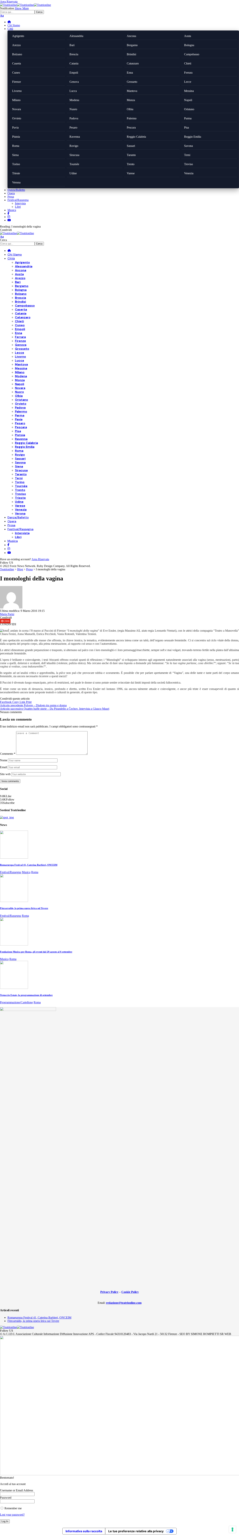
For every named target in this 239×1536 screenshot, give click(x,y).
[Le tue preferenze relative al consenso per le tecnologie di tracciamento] (232, 1529)
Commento (7, 753)
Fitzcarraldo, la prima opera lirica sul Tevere (24, 908)
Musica (26, 872)
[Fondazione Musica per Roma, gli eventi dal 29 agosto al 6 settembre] (14, 944)
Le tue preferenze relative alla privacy (136, 1531)
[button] (9, 1)
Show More (22, 8)
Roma (34, 872)
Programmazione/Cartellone (16, 1002)
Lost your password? (12, 1514)
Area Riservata (40, 559)
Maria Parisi (7, 614)
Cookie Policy (130, 1292)
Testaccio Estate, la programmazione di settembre (26, 995)
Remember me (13, 1508)
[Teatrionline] (25, 5)
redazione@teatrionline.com (124, 1302)
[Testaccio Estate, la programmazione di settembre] (14, 987)
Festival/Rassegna (10, 872)
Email (3, 767)
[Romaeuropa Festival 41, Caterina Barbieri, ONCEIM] (14, 857)
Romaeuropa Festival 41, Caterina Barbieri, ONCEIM (28, 864)
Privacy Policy (109, 1292)
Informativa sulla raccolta (84, 1531)
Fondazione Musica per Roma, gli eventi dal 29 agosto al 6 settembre (36, 951)
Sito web (5, 774)
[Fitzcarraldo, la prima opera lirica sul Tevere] (14, 901)
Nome (3, 760)
